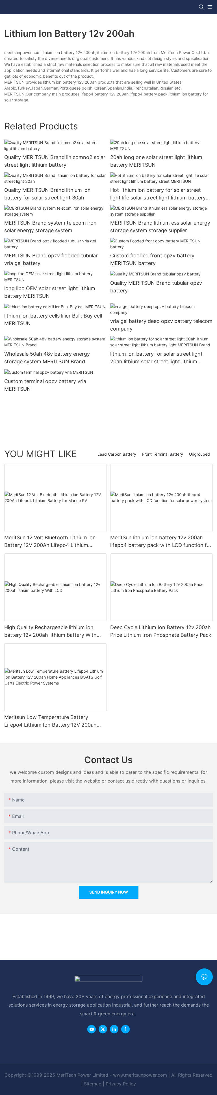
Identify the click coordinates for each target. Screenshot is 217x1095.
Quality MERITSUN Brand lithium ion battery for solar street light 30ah (47, 194)
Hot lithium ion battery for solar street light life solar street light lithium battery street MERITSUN (158, 194)
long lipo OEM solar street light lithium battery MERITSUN (49, 292)
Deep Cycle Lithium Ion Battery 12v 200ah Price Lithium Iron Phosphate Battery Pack (160, 631)
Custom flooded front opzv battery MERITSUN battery (152, 259)
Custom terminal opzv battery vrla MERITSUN (45, 385)
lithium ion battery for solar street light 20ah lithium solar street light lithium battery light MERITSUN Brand (156, 358)
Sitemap (92, 1084)
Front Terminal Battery (162, 454)
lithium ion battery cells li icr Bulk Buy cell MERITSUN (53, 319)
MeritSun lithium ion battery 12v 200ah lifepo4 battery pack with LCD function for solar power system (161, 542)
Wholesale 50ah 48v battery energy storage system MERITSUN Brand (47, 357)
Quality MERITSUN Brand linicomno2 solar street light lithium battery (54, 161)
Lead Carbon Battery (116, 454)
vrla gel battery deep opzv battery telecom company (161, 325)
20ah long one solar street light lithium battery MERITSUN (156, 161)
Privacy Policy (121, 1084)
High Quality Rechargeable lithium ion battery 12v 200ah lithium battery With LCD (50, 631)
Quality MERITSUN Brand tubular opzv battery (156, 287)
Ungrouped (199, 454)
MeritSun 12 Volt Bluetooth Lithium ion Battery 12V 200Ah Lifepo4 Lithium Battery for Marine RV (50, 542)
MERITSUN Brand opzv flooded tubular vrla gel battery (51, 259)
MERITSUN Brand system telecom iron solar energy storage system (50, 226)
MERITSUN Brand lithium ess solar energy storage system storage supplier (160, 226)
